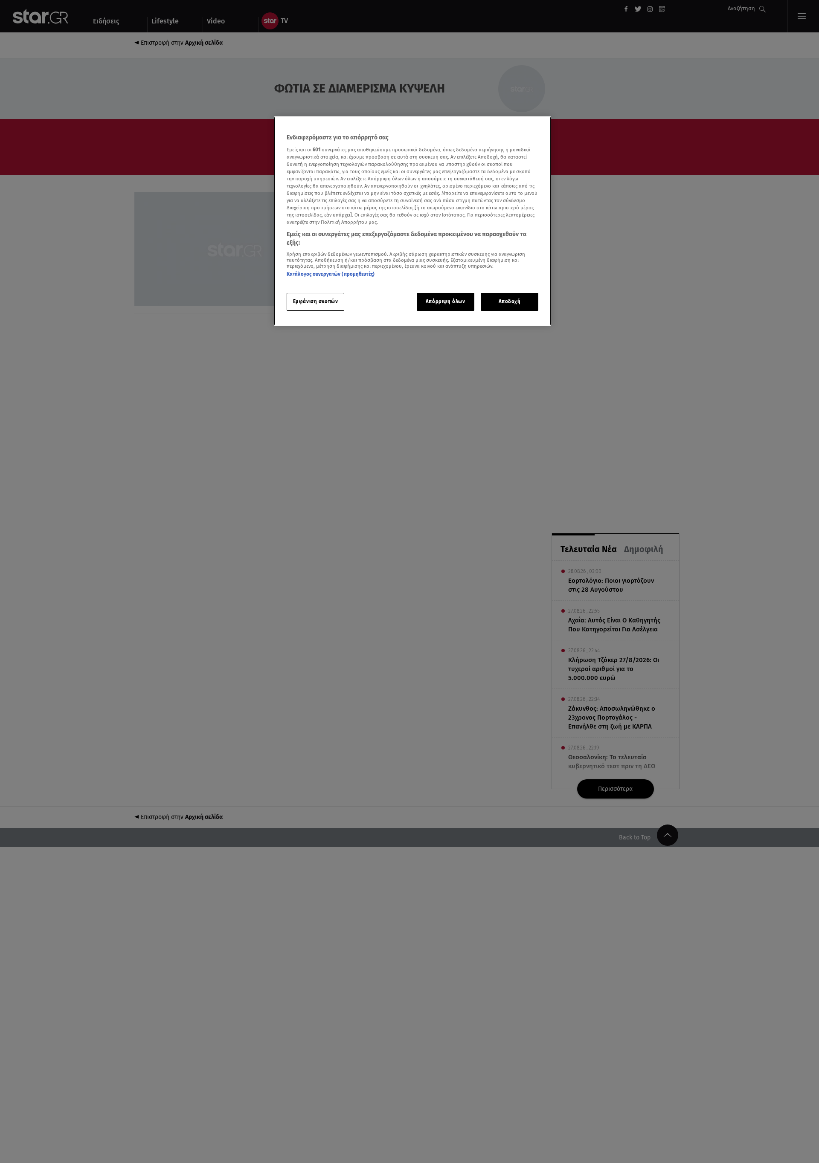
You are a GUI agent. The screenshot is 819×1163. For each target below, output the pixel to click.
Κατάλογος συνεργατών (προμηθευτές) (331, 274)
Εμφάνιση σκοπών (315, 301)
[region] (412, 221)
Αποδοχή (510, 301)
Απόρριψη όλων (445, 301)
